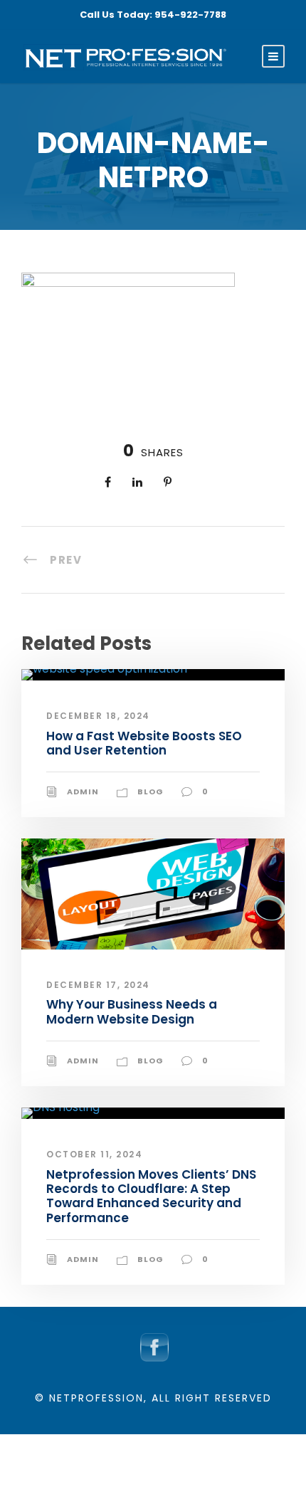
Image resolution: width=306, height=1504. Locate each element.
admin (83, 791)
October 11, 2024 (94, 1154)
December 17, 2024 (98, 985)
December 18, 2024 (98, 716)
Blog (150, 791)
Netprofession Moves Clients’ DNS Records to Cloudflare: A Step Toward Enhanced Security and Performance (151, 1196)
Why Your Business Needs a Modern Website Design (131, 1011)
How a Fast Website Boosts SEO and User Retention (144, 743)
